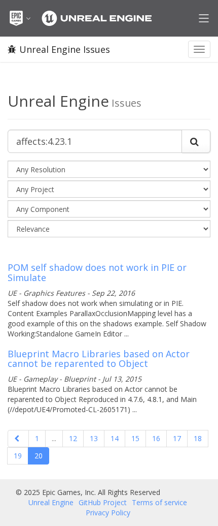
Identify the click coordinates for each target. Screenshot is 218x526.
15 (135, 438)
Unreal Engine (51, 502)
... (54, 438)
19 (18, 455)
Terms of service (159, 502)
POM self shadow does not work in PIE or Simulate (97, 272)
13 (94, 438)
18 (198, 438)
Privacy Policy (108, 512)
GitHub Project (103, 502)
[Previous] (18, 438)
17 (177, 438)
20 (38, 455)
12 (73, 438)
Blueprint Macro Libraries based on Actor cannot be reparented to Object (99, 359)
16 (156, 438)
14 (115, 438)
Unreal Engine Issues (64, 49)
